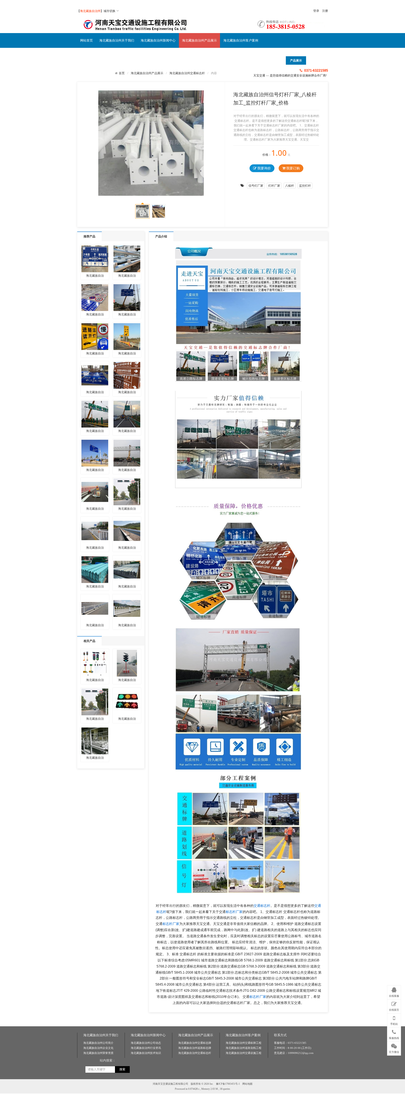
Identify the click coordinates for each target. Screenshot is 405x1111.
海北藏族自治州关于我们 (116, 40)
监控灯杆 (305, 186)
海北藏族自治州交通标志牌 (194, 1042)
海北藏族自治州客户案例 (240, 40)
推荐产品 (89, 236)
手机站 (394, 1024)
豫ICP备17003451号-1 (228, 1083)
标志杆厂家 (234, 912)
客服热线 (394, 1038)
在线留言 (394, 1009)
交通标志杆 (262, 905)
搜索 (122, 1069)
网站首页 (86, 40)
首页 (122, 73)
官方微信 (394, 1052)
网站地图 (247, 1083)
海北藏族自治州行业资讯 (146, 1047)
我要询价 (263, 168)
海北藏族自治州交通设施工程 (243, 1053)
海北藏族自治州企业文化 (98, 1047)
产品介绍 (161, 236)
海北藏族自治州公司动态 (146, 1042)
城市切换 (109, 11)
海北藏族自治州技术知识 (146, 1053)
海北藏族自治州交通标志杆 (187, 73)
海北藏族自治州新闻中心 (158, 40)
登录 (316, 10)
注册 (325, 10)
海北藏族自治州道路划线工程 (243, 1047)
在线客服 (394, 995)
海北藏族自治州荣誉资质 (98, 1053)
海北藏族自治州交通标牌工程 (243, 1042)
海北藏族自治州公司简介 (98, 1042)
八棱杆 (289, 186)
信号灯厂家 (255, 186)
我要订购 (292, 168)
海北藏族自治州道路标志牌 (194, 1047)
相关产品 (89, 641)
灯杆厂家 (274, 186)
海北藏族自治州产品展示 (199, 40)
